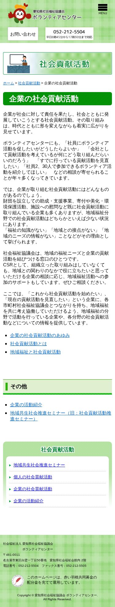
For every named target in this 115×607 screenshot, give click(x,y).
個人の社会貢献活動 (32, 476)
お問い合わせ (23, 34)
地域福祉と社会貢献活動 (35, 351)
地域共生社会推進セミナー (39, 464)
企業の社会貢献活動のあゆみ (40, 335)
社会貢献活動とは (28, 343)
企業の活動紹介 (26, 404)
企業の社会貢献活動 (32, 488)
